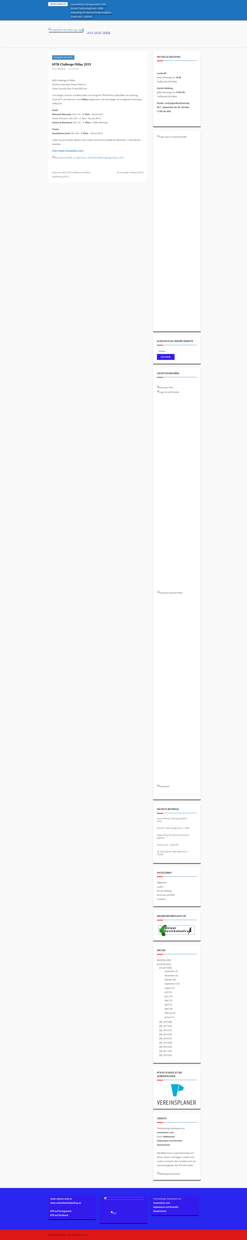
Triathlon (161, 899)
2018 (165, 1021)
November (170, 975)
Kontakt (158, 43)
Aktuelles (52, 43)
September (170, 983)
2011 (165, 1051)
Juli (166, 992)
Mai (166, 1000)
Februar (168, 1012)
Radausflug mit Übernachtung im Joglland (91, 12)
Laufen (160, 886)
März (167, 1008)
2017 (165, 1026)
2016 (165, 1030)
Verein (64, 43)
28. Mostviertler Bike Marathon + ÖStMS (172, 853)
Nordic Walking (164, 890)
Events (98, 43)
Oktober (169, 979)
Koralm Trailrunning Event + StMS (87, 8)
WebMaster (61, 69)
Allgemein (161, 882)
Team (77, 43)
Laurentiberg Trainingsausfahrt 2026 (88, 4)
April (167, 1004)
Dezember (170, 971)
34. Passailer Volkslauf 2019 (130, 172)
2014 (165, 1038)
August (168, 988)
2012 (165, 1046)
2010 (165, 1055)
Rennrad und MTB (63, 57)
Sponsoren (114, 43)
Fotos (138, 43)
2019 (165, 967)
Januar (168, 1017)
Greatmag (75, 1235)
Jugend (87, 43)
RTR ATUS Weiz (98, 32)
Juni (166, 996)
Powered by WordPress (56, 1235)
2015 (165, 1034)
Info (125, 43)
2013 (165, 1042)
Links (147, 43)
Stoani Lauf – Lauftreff (81, 16)
